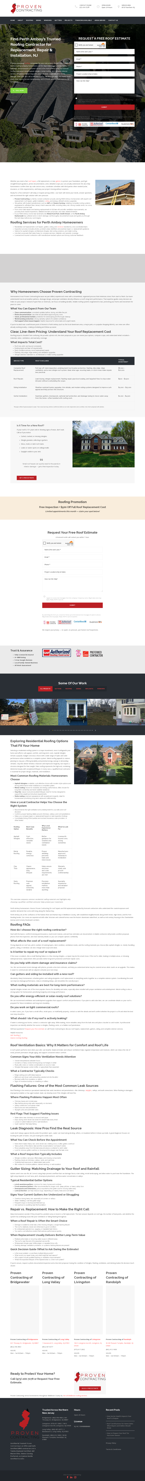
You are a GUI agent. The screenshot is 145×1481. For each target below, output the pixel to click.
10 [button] (67, 730)
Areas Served (100, 20)
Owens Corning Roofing (18, 1038)
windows (60, 227)
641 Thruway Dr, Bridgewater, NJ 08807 (24, 1343)
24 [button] (89, 730)
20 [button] (83, 730)
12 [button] (70, 730)
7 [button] (62, 730)
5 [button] (59, 730)
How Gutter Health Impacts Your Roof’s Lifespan (119, 1417)
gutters (58, 181)
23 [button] (87, 730)
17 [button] (78, 730)
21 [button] (84, 730)
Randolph (127, 1339)
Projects (68, 20)
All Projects (45, 688)
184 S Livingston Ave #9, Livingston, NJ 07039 (56, 1425)
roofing (27, 63)
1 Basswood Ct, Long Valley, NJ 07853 (55, 1343)
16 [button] (76, 730)
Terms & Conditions (113, 1449)
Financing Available (83, 20)
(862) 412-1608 (55, 1435)
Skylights (89, 688)
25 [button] (91, 730)
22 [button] (86, 730)
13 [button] (71, 730)
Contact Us (113, 20)
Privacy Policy (111, 1443)
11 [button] (68, 730)
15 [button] (75, 730)
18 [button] (79, 730)
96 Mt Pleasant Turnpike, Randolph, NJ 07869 (54, 1437)
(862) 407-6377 (57, 1429)
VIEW (14, 715)
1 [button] (52, 730)
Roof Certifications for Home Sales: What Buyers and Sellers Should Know (120, 1426)
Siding (38, 20)
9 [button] (65, 730)
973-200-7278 (84, 7)
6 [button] (60, 730)
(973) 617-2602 (56, 1424)
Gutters (58, 20)
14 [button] (73, 730)
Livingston (96, 1339)
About (20, 20)
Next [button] (95, 730)
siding (47, 201)
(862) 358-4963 (57, 1418)
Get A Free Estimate (26, 478)
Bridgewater (33, 1339)
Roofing (29, 20)
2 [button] (54, 730)
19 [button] (81, 730)
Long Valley (64, 1339)
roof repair (32, 181)
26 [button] (92, 730)
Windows (48, 20)
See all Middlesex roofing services (75, 1396)
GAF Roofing (14, 1035)
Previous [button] (49, 730)
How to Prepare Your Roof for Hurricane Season (118, 1434)
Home (12, 20)
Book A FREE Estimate (90, 1388)
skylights (89, 1090)
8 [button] (64, 730)
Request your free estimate (34, 1029)
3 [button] (56, 730)
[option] (14, 712)
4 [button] (57, 730)
